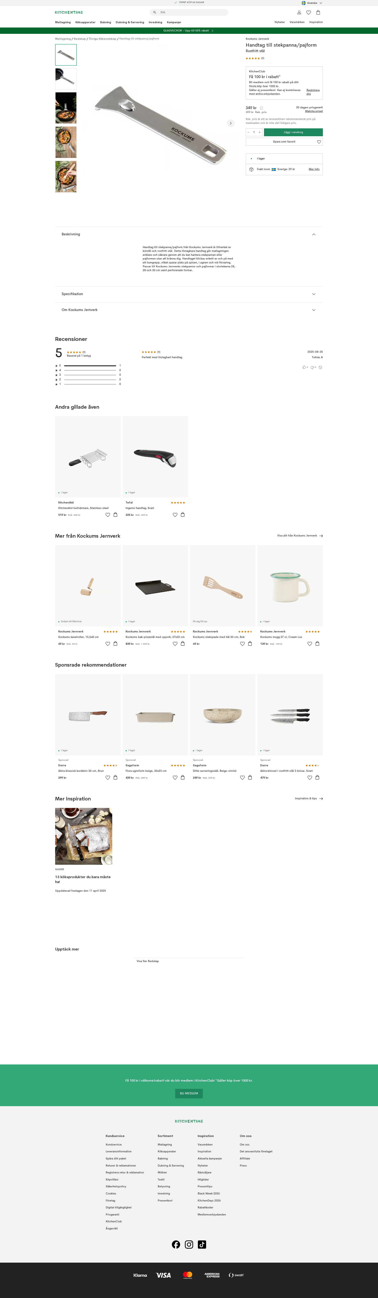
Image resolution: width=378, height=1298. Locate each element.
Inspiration (316, 22)
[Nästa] (231, 123)
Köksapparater (85, 22)
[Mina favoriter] (308, 12)
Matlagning (63, 22)
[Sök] (154, 12)
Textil (161, 1179)
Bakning (105, 22)
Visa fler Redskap (148, 961)
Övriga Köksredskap (102, 38)
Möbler (162, 1172)
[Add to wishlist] (108, 514)
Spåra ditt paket (116, 1158)
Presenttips (205, 1186)
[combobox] (312, 3)
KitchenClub (114, 1221)
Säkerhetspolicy (116, 1186)
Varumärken (297, 22)
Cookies (111, 1193)
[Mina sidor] (299, 12)
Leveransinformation (119, 1151)
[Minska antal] (248, 132)
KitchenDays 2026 (209, 1200)
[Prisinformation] (261, 108)
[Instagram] (189, 1244)
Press (243, 1165)
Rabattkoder (205, 1207)
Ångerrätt (112, 1228)
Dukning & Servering (130, 22)
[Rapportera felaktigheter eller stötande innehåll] (320, 367)
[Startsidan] (69, 12)
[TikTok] (201, 1244)
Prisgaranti (112, 1214)
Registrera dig (313, 92)
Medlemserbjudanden (212, 1214)
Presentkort (165, 1200)
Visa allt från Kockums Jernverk (297, 535)
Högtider (203, 1179)
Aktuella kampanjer (210, 1158)
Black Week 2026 (209, 1193)
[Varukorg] (318, 12)
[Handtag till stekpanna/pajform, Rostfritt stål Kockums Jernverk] (160, 122)
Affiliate (245, 1158)
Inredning (155, 22)
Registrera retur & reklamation (125, 1172)
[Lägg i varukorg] (115, 514)
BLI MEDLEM (189, 1093)
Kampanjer (174, 22)
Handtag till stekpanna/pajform (139, 38)
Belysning (164, 1186)
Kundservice (114, 1144)
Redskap (80, 38)
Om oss (244, 1144)
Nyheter (280, 22)
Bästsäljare (204, 1172)
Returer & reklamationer (121, 1165)
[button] (255, 58)
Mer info (314, 169)
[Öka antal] (259, 132)
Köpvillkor (112, 1179)
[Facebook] (176, 1244)
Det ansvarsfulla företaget (256, 1151)
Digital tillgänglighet (119, 1207)
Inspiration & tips (306, 798)
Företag (110, 1200)
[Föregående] (90, 123)
